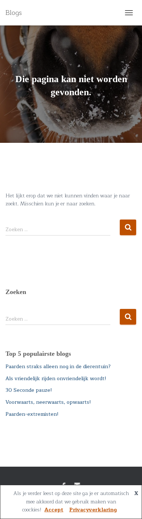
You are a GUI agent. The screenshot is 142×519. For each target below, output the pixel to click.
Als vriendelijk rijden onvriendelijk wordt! (55, 378)
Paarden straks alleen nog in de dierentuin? (58, 366)
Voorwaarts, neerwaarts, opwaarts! (48, 402)
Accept (53, 510)
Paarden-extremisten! (32, 414)
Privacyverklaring (93, 510)
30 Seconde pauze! (28, 390)
